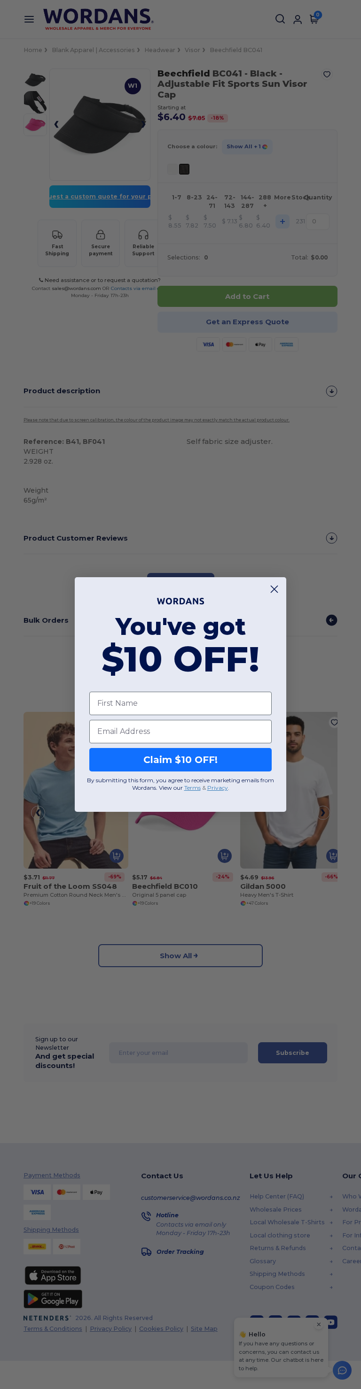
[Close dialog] (274, 589)
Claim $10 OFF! (180, 759)
